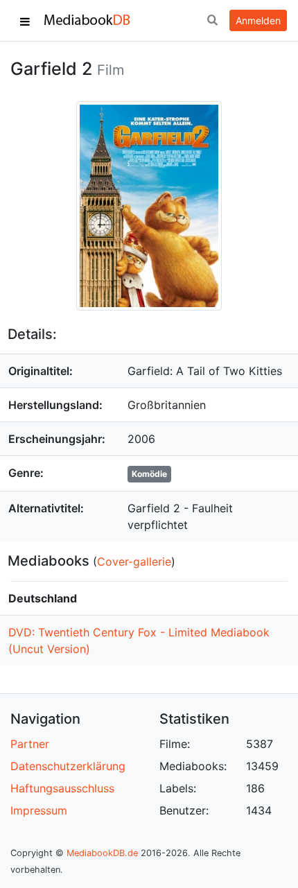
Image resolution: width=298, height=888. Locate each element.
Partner (29, 744)
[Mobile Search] (212, 20)
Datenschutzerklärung (67, 766)
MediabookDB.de (102, 853)
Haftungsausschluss (62, 788)
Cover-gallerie (134, 561)
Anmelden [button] (258, 20)
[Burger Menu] (25, 21)
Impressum (38, 810)
